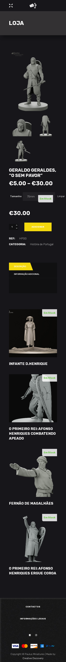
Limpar (61, 196)
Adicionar (38, 227)
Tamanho (16, 196)
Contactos (33, 606)
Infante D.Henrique (28, 364)
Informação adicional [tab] (26, 274)
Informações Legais (33, 618)
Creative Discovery (33, 658)
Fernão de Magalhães (31, 503)
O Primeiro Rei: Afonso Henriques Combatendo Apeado (32, 434)
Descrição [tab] (20, 266)
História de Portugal (41, 244)
